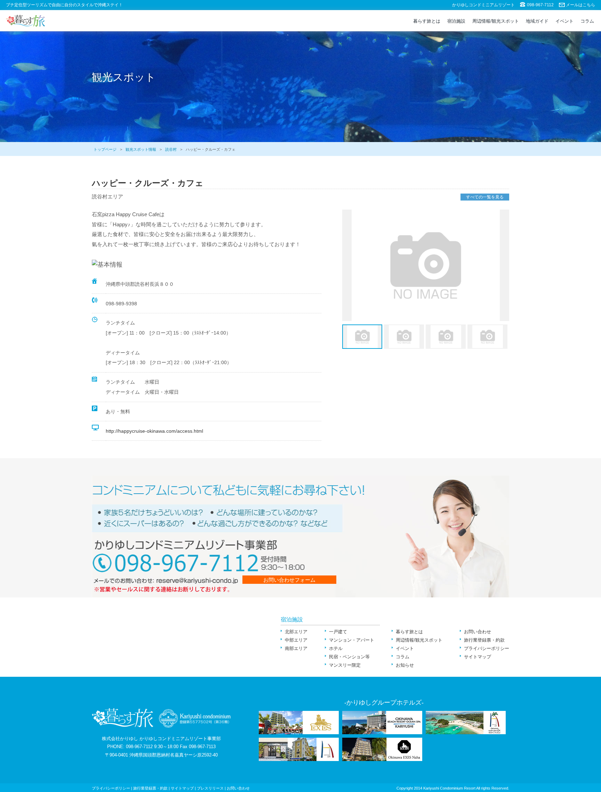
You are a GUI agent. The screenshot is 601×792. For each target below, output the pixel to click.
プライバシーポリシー (486, 648)
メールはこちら (580, 4)
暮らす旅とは (426, 21)
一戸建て (338, 631)
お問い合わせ (477, 631)
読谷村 (171, 149)
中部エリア (296, 640)
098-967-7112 (540, 4)
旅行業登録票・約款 (484, 640)
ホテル (336, 648)
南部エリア (296, 648)
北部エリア (296, 631)
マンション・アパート (351, 640)
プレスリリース (210, 788)
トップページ (105, 149)
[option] (425, 265)
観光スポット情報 (141, 149)
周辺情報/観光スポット (495, 21)
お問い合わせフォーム (289, 580)
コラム (587, 21)
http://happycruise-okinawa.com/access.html (154, 431)
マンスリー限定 (345, 665)
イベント (564, 21)
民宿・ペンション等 (349, 656)
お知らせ (405, 665)
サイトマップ (477, 656)
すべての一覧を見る (485, 197)
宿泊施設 (456, 21)
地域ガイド (537, 21)
